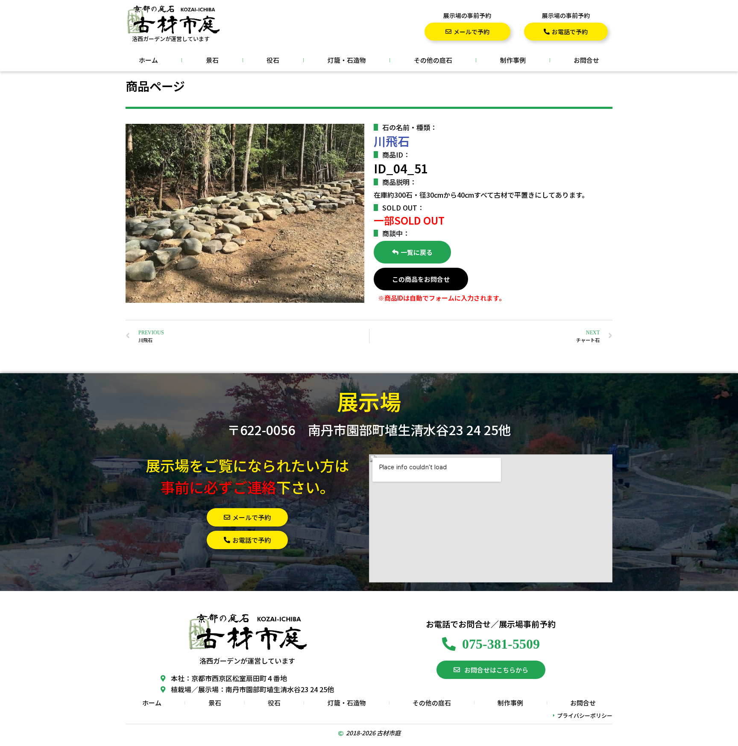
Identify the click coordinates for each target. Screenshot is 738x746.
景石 (212, 60)
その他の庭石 (433, 60)
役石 (272, 60)
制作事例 (513, 60)
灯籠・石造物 (347, 60)
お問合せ (586, 60)
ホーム (148, 60)
